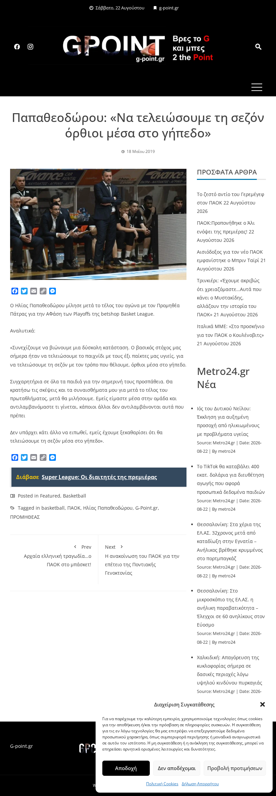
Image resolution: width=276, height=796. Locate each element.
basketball (53, 508)
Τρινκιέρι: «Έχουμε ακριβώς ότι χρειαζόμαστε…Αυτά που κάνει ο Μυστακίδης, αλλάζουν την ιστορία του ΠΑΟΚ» (229, 297)
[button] (262, 704)
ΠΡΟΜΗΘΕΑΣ (25, 517)
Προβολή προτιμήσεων (234, 768)
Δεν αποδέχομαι (177, 768)
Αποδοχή (126, 768)
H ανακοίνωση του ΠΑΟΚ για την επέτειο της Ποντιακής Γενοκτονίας (142, 560)
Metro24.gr (224, 443)
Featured (50, 495)
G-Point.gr (146, 508)
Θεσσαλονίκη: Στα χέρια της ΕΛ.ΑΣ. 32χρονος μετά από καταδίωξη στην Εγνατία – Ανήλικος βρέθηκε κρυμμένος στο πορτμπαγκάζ (230, 541)
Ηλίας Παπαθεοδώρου (108, 508)
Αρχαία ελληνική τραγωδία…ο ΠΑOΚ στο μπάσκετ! (57, 556)
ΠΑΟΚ (73, 508)
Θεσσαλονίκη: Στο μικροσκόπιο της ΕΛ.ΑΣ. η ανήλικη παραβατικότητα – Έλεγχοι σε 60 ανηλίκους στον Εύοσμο (231, 607)
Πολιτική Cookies (162, 784)
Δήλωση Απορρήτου (200, 784)
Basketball (74, 495)
